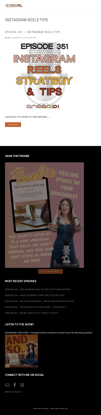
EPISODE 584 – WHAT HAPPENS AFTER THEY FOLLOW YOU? (34, 295)
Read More (13, 124)
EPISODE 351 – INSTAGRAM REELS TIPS (32, 32)
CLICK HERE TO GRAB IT (51, 271)
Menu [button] (93, 5)
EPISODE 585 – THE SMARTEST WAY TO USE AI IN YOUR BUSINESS (37, 289)
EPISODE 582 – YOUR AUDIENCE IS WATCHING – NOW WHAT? (35, 307)
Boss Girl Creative (14, 6)
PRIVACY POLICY (13, 391)
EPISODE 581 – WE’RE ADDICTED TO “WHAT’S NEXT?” (31, 312)
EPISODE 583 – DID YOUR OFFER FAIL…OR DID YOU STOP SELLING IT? (39, 301)
